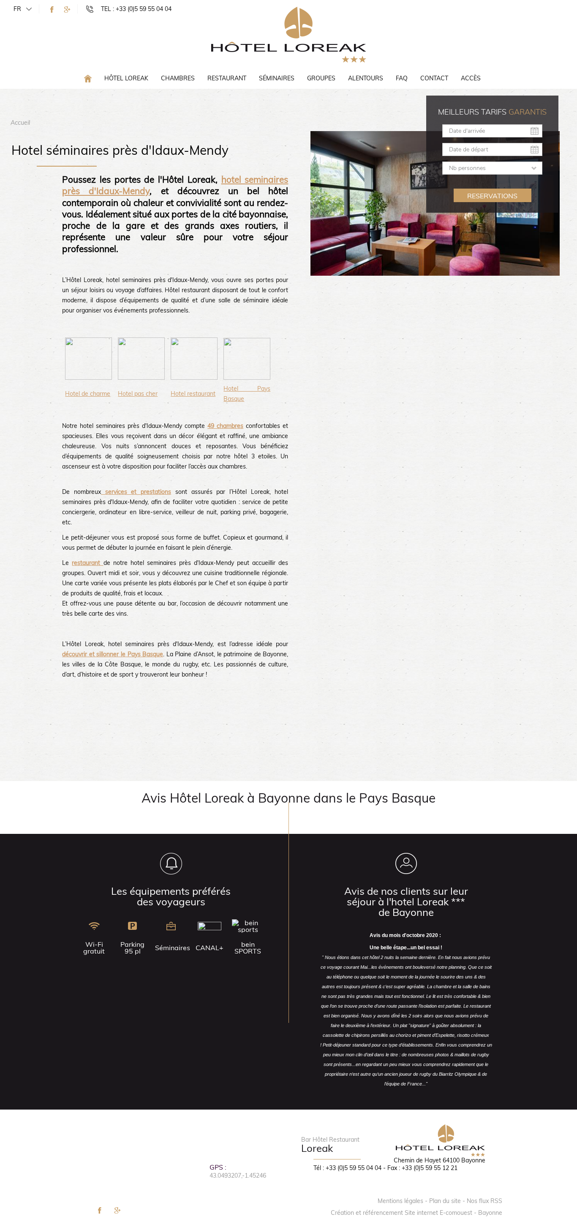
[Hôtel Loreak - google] (67, 9)
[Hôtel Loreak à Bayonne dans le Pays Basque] (288, 34)
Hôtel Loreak (126, 78)
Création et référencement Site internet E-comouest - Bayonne (416, 1213)
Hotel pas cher (138, 393)
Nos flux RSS (484, 1201)
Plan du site (445, 1201)
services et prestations (136, 492)
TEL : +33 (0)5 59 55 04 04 (136, 9)
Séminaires (276, 78)
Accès (471, 78)
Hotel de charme (87, 393)
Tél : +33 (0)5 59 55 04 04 (347, 1168)
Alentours (365, 78)
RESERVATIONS (492, 196)
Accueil (20, 122)
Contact (434, 78)
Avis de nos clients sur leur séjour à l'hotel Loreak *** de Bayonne (406, 901)
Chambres (178, 78)
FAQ (402, 78)
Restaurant (226, 78)
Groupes (321, 78)
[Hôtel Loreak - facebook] (52, 9)
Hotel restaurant (193, 393)
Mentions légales (400, 1201)
